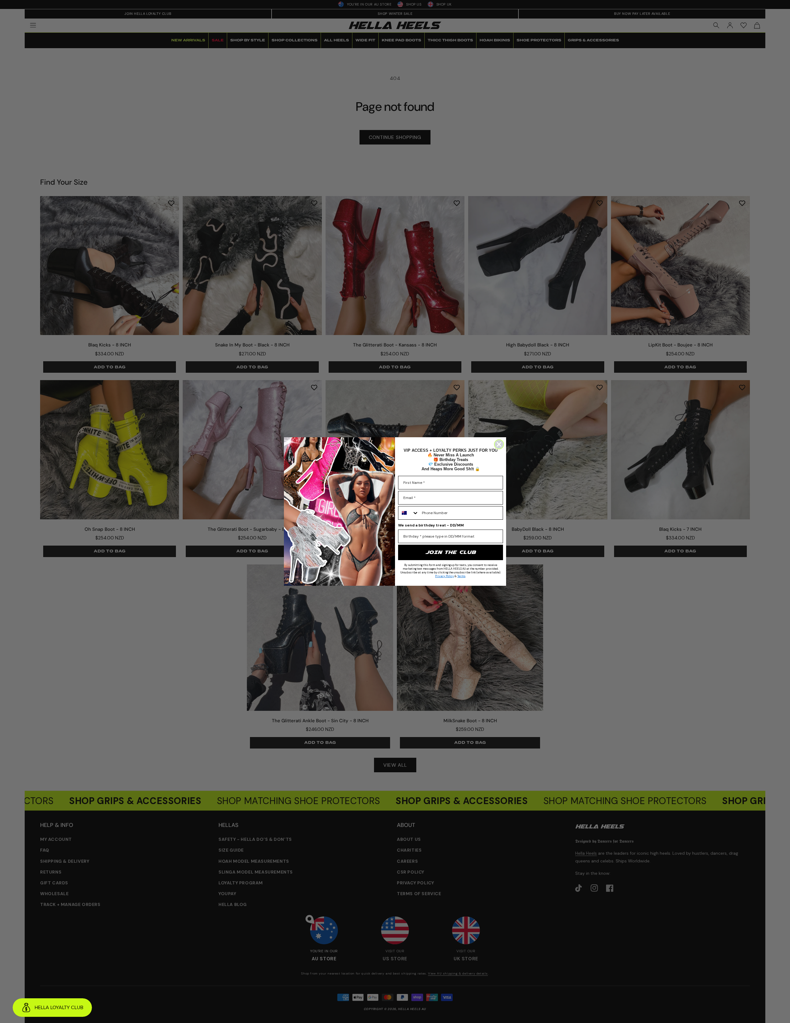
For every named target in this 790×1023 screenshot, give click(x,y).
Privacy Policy (444, 576)
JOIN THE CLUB (450, 552)
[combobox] (408, 512)
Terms (461, 576)
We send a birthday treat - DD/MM (431, 525)
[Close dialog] (499, 444)
